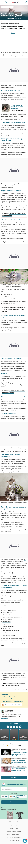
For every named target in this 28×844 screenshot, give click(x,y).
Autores (14, 825)
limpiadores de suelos (13, 152)
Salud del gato (14, 21)
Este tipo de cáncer (6, 466)
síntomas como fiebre (20, 240)
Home (3, 21)
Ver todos (14, 777)
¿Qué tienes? (14, 793)
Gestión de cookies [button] (14, 837)
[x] (11, 727)
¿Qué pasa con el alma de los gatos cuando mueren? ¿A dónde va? (19, 754)
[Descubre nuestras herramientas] (25, 841)
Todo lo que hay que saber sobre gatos (18, 750)
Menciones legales (14, 834)
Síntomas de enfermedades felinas (10, 23)
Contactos (14, 828)
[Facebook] (8, 727)
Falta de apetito (6, 621)
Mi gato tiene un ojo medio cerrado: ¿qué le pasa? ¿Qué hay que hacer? (18, 762)
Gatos (8, 21)
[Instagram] (14, 727)
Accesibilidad (14, 840)
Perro (6, 796)
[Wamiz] (16, 2)
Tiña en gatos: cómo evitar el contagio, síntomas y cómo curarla (19, 770)
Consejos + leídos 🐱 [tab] (7, 744)
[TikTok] (17, 727)
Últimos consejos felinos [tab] (20, 744)
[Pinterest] (20, 727)
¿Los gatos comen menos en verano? (13, 701)
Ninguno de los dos (21, 796)
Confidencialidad (14, 831)
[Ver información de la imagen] (26, 7)
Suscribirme (14, 802)
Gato (13, 796)
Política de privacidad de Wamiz (8, 807)
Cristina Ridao (11, 18)
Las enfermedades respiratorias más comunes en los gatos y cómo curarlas (13, 309)
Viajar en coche (5, 448)
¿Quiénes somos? (14, 822)
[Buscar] (6, 2)
